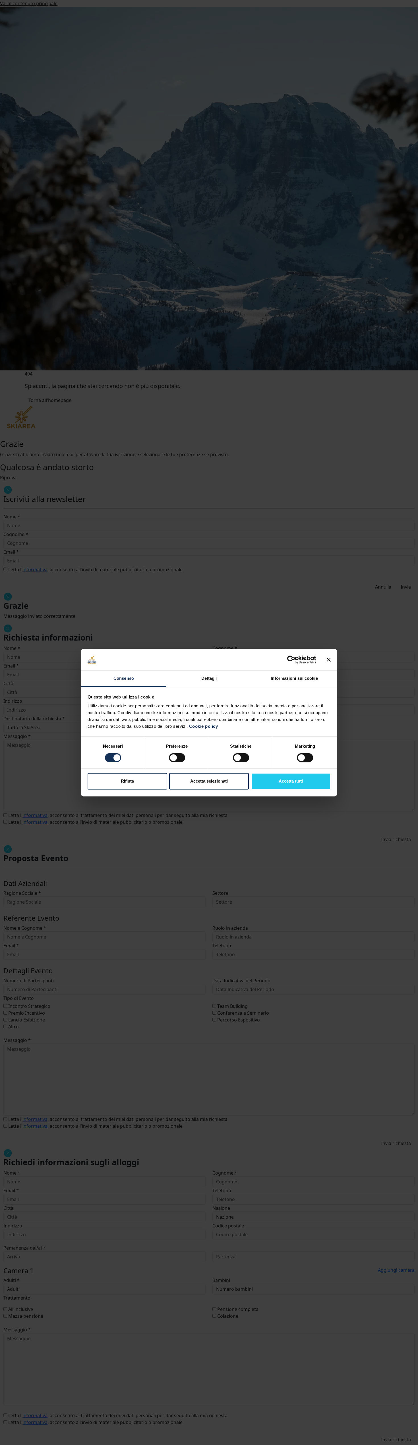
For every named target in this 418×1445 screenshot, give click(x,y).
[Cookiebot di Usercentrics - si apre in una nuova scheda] (291, 659)
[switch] (177, 757)
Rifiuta (127, 781)
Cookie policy (203, 726)
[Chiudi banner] (329, 660)
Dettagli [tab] (209, 678)
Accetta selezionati (209, 781)
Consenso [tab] (123, 678)
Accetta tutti (291, 781)
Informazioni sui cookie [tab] (294, 678)
